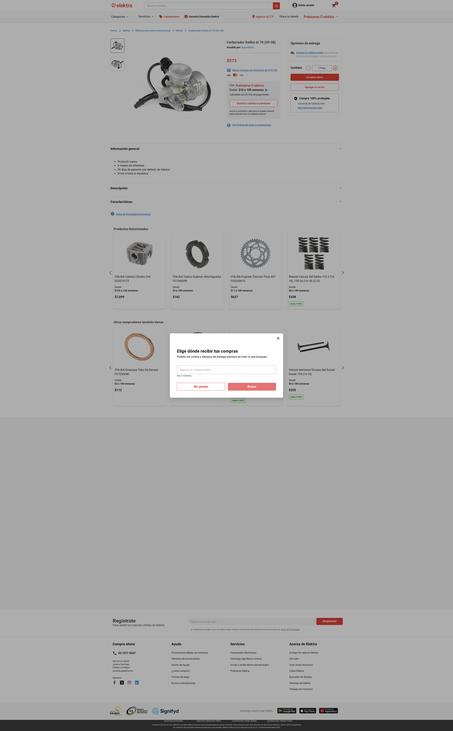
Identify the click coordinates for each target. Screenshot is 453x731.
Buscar (252, 386)
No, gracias (201, 386)
